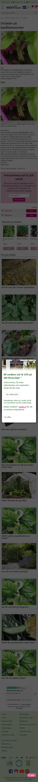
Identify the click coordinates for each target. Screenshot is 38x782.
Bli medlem (12, 395)
